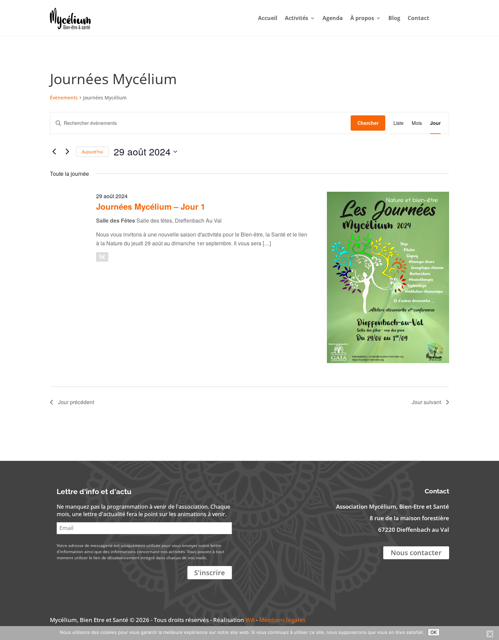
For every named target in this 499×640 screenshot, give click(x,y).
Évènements (64, 97)
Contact (418, 18)
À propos (362, 18)
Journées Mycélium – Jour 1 (150, 206)
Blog (394, 18)
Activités (296, 18)
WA (250, 620)
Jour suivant (426, 402)
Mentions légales (282, 620)
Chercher (367, 122)
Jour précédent (76, 402)
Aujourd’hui (92, 151)
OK (433, 632)
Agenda (332, 18)
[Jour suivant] (67, 152)
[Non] (490, 634)
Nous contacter (416, 552)
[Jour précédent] (54, 152)
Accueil (267, 18)
